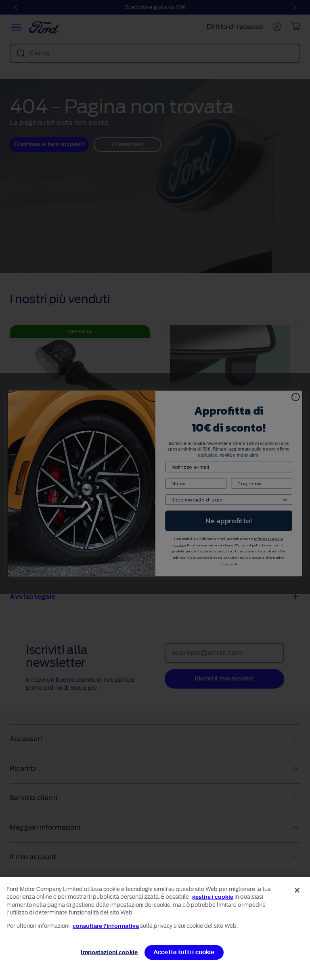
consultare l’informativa (106, 926)
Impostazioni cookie (109, 952)
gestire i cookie (212, 897)
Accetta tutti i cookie (184, 952)
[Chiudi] (297, 890)
